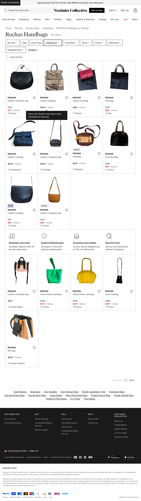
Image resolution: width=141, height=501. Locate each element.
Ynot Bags (89, 399)
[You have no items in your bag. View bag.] (135, 10)
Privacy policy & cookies (61, 457)
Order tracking (41, 418)
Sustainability (120, 425)
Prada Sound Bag (100, 395)
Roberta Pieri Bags (56, 399)
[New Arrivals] (17, 19)
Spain (45, 497)
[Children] (64, 19)
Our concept (10, 418)
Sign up (125, 10)
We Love (115, 19)
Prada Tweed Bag (123, 395)
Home (9, 28)
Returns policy (41, 429)
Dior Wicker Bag (69, 392)
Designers (24, 19)
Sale (125, 19)
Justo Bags (56, 395)
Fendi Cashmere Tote (93, 392)
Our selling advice (69, 422)
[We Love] (121, 19)
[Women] (43, 19)
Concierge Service (12, 422)
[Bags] (73, 19)
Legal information (33, 457)
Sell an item (96, 10)
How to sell (66, 418)
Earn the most (112, 242)
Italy (50, 497)
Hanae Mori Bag (37, 395)
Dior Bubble (50, 392)
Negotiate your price (19, 242)
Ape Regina (20, 392)
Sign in (112, 10)
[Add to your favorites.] (34, 98)
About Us (136, 19)
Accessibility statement (14, 457)
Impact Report (120, 429)
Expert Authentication (52, 242)
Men (47, 19)
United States (28, 497)
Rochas (19, 28)
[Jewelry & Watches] (96, 19)
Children (58, 19)
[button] (135, 10)
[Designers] (31, 19)
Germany (38, 497)
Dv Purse (75, 399)
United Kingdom (15, 497)
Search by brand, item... (19, 10)
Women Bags (33, 28)
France (5, 497)
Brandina (35, 392)
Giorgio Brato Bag (15, 395)
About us (118, 421)
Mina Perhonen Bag (76, 395)
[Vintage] (108, 19)
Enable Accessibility (10, 2)
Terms (45, 457)
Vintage (102, 19)
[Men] (52, 19)
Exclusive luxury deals (84, 242)
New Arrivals (9, 19)
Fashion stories (121, 437)
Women (37, 19)
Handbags (48, 28)
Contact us (93, 422)
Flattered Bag (116, 392)
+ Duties (16, 110)
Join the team (120, 433)
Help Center (93, 418)
